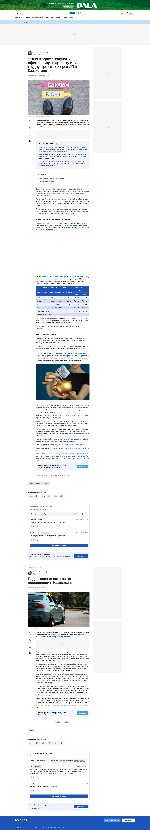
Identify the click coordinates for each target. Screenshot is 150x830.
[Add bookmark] (30, 140)
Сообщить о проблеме (112, 820)
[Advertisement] (75, 34)
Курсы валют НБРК (37, 17)
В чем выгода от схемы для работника (51, 178)
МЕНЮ (21, 13)
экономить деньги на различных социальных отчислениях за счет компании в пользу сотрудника (62, 193)
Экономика (59, 17)
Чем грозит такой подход (47, 181)
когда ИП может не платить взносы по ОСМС (71, 445)
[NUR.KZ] (75, 13)
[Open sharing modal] (30, 134)
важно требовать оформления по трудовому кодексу (62, 439)
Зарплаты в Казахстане (42, 483)
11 (32, 743)
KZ (122, 13)
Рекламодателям (128, 820)
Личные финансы (69, 17)
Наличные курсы (49, 17)
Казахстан (31, 483)
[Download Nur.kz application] (75, 5)
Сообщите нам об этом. (62, 475)
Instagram (82, 556)
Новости (28, 17)
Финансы (18, 17)
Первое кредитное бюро (62, 637)
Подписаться (82, 466)
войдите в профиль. (79, 514)
